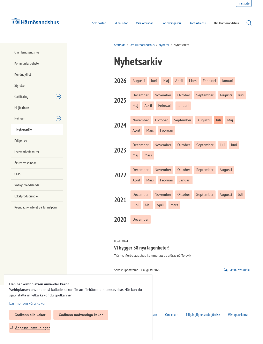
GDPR (18, 174)
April (179, 80)
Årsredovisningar (25, 163)
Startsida (119, 45)
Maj (166, 80)
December (141, 95)
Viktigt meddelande (26, 185)
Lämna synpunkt (239, 270)
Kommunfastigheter (27, 63)
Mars (193, 80)
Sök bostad (99, 23)
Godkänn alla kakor (30, 314)
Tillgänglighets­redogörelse (203, 314)
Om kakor (171, 314)
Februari (209, 80)
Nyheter (19, 118)
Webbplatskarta (238, 314)
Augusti (139, 80)
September (204, 95)
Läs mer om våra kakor (27, 303)
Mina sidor (121, 23)
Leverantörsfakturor (26, 151)
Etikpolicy (20, 140)
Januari (227, 80)
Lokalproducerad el (26, 196)
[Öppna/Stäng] (58, 96)
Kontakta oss (197, 23)
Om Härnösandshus (226, 23)
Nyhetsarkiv (24, 129)
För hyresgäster (171, 23)
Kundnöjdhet (22, 74)
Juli (218, 120)
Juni (154, 80)
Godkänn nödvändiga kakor (81, 314)
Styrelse (19, 85)
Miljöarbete (21, 107)
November (163, 95)
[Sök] (247, 22)
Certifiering (21, 96)
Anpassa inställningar (32, 327)
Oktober (183, 95)
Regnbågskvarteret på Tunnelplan (35, 207)
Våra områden (144, 23)
